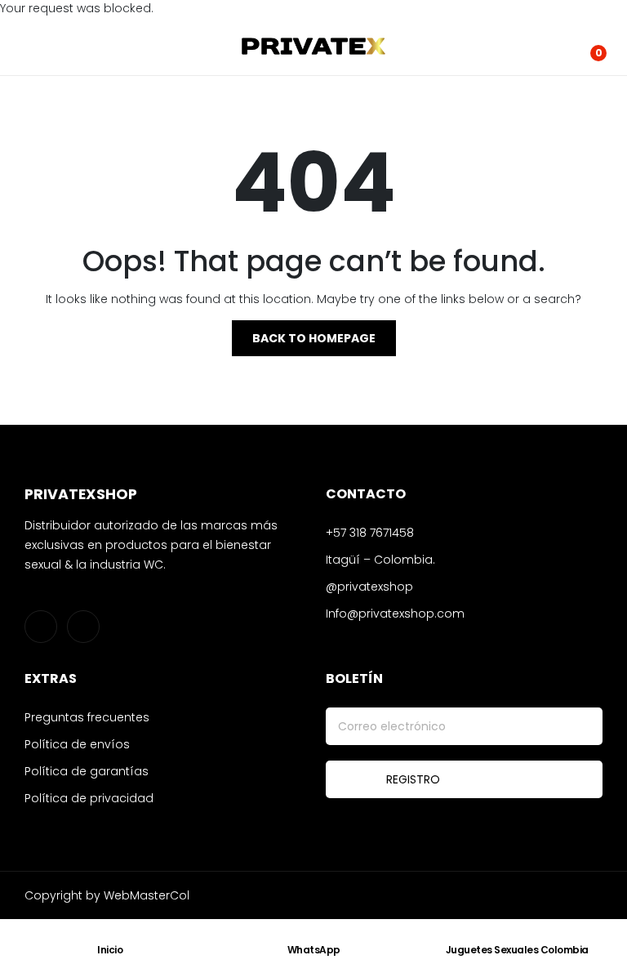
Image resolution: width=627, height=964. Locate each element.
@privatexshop (369, 586)
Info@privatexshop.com (395, 613)
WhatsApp (313, 950)
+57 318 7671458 (370, 532)
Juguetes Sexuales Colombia (517, 950)
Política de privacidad (88, 798)
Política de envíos (77, 744)
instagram (40, 626)
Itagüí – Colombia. (380, 559)
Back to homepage (314, 338)
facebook (83, 626)
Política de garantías (86, 771)
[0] (586, 46)
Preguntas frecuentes (86, 717)
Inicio (109, 950)
